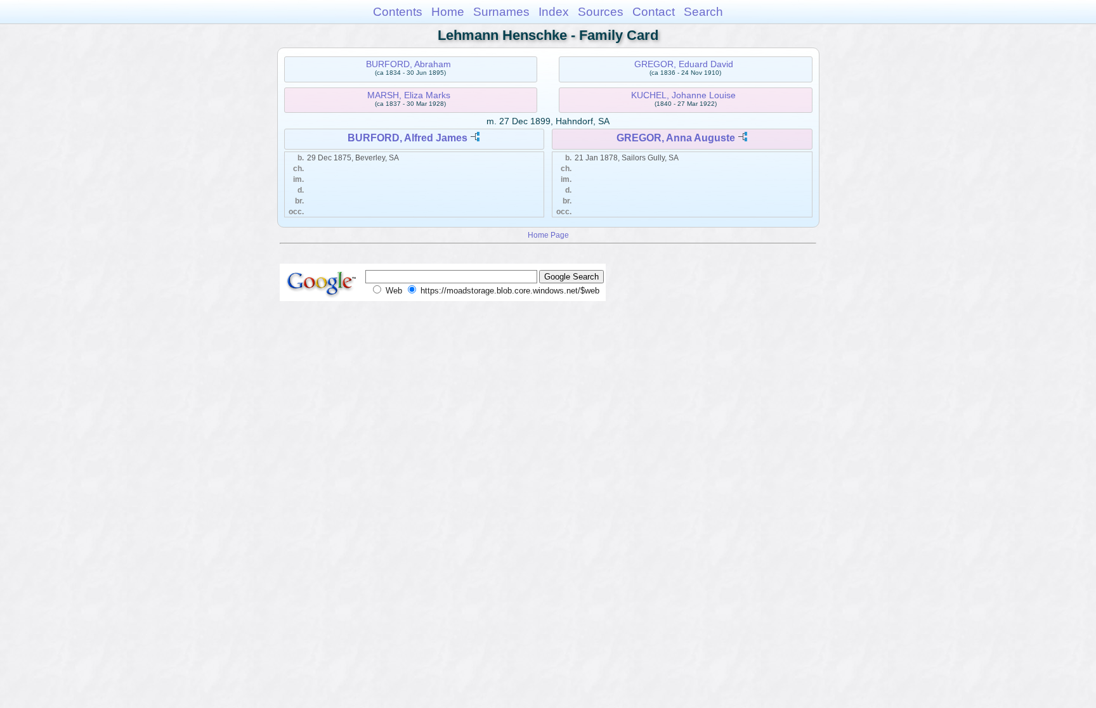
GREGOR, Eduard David (683, 64)
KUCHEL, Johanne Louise (683, 95)
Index (553, 11)
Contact (653, 11)
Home (447, 11)
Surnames (501, 11)
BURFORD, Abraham (408, 64)
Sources (600, 11)
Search (703, 11)
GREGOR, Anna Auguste (675, 137)
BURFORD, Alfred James (407, 137)
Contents (397, 11)
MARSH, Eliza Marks (408, 95)
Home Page (548, 235)
